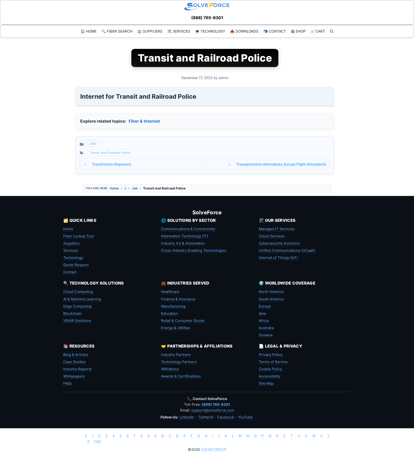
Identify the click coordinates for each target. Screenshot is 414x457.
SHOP (298, 31)
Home (114, 188)
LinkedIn (187, 417)
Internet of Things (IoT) (278, 257)
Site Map (266, 383)
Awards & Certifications (181, 376)
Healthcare (170, 291)
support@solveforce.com (212, 410)
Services (70, 250)
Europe (265, 306)
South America (271, 299)
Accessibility (269, 376)
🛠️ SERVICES (178, 31)
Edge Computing (77, 306)
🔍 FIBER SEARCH (116, 31)
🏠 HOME (88, 31)
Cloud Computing (78, 291)
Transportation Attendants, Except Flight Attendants (281, 164)
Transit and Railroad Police (109, 152)
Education (169, 313)
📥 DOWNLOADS (244, 31)
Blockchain (72, 313)
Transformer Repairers (111, 164)
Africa (264, 320)
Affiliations (170, 369)
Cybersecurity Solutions (279, 243)
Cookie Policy (270, 369)
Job (93, 143)
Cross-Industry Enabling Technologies (193, 250)
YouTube (245, 417)
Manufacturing (173, 306)
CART (317, 31)
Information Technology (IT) (184, 236)
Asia (262, 313)
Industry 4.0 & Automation (183, 243)
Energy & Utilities (175, 328)
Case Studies (74, 362)
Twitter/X (205, 417)
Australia (266, 328)
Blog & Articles (75, 354)
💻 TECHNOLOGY (210, 31)
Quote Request (76, 265)
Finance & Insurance (178, 299)
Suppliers (71, 243)
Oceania (265, 335)
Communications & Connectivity (188, 229)
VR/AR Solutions (77, 320)
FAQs (67, 383)
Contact (69, 272)
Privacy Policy (270, 354)
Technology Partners (179, 362)
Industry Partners (176, 354)
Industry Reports (77, 369)
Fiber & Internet (144, 121)
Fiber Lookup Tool (78, 236)
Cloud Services (272, 236)
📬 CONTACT (274, 31)
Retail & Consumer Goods (183, 320)
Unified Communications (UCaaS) (287, 250)
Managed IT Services (276, 229)
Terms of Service (273, 362)
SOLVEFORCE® (213, 449)
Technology (73, 257)
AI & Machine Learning (82, 299)
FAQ (97, 441)
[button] (332, 31)
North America (271, 291)
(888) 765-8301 (207, 17)
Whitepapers (74, 376)
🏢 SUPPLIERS (149, 31)
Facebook (225, 417)
